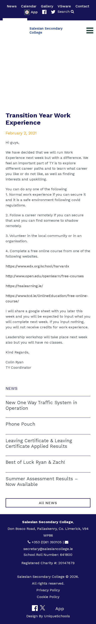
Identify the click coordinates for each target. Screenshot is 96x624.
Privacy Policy (48, 590)
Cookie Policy (48, 597)
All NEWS (48, 503)
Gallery (47, 6)
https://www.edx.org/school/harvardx (37, 266)
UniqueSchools (57, 616)
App (34, 12)
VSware (64, 6)
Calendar (28, 6)
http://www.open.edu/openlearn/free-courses (45, 276)
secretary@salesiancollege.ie (48, 549)
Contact (82, 6)
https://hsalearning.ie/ (24, 286)
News (12, 6)
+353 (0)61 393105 (47, 542)
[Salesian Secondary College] (15, 30)
